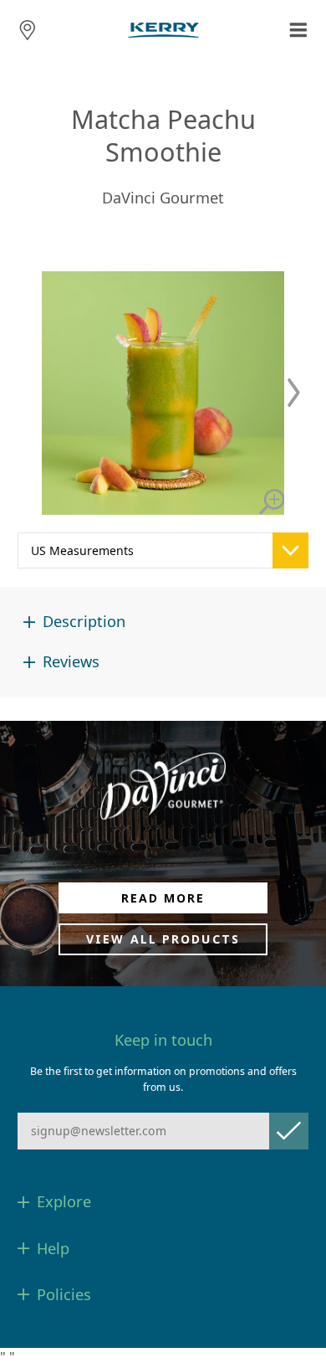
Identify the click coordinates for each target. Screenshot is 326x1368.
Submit (288, 1131)
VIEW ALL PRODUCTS (163, 939)
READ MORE (163, 898)
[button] (293, 393)
